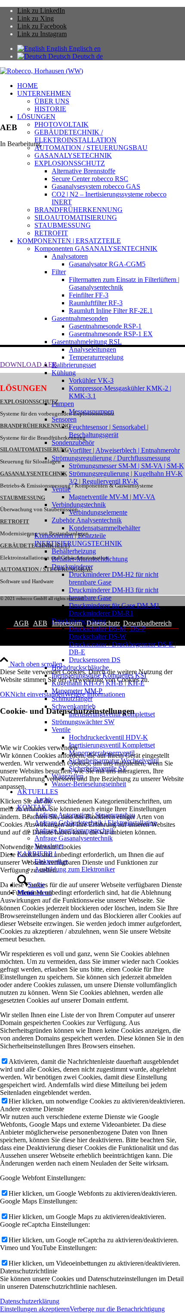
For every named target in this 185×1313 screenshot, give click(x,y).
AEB (40, 623)
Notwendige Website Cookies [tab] (40, 846)
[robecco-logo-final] (41, 71)
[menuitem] (101, 86)
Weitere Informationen (95, 694)
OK (5, 694)
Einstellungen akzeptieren (35, 1309)
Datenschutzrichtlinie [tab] (28, 1271)
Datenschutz (103, 623)
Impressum (67, 623)
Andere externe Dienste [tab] (32, 1109)
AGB (21, 623)
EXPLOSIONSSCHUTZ (29, 402)
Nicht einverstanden (37, 694)
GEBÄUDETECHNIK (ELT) (35, 546)
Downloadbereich (147, 623)
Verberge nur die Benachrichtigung (117, 1309)
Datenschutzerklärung (29, 1301)
